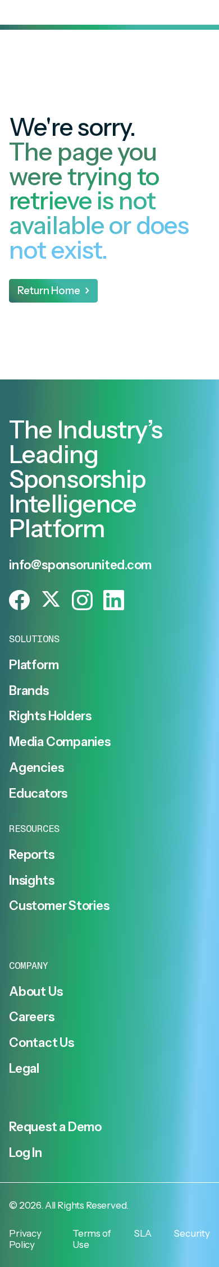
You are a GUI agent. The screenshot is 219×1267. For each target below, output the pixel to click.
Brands (29, 690)
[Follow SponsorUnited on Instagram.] (82, 600)
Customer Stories (59, 905)
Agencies (36, 767)
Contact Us (41, 1042)
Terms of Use (91, 1239)
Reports (31, 854)
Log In (25, 1152)
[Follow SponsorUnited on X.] (50, 600)
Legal (24, 1068)
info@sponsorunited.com (80, 564)
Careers (31, 1016)
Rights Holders (50, 715)
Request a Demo (55, 1126)
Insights (31, 880)
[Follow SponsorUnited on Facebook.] (19, 600)
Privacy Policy (25, 1239)
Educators (38, 793)
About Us (35, 991)
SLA (143, 1233)
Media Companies (60, 741)
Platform (33, 664)
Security (192, 1233)
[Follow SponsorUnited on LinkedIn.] (113, 600)
